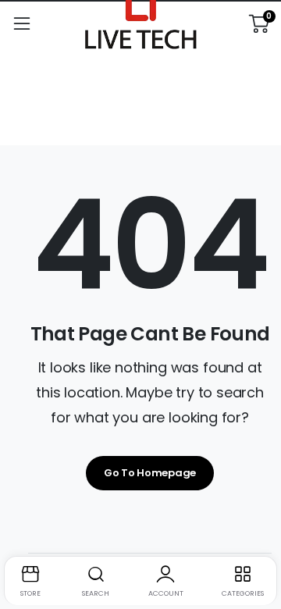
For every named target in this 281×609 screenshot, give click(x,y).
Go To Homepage (150, 472)
